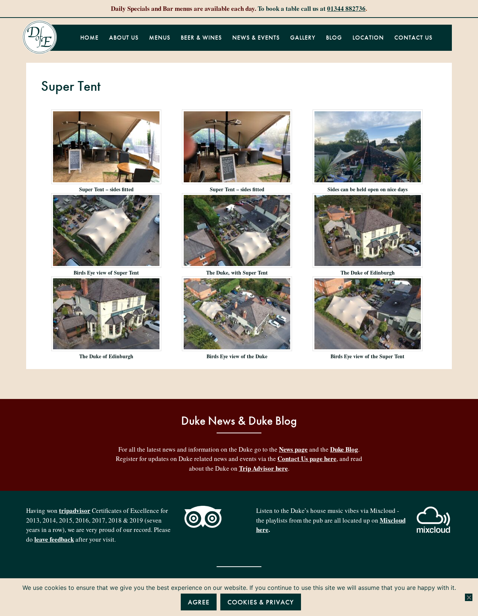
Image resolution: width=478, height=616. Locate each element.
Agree (198, 602)
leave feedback (54, 539)
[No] (468, 597)
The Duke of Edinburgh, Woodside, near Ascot (39, 37)
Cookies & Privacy (260, 602)
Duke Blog (344, 449)
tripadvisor (74, 510)
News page (293, 449)
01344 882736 (346, 8)
